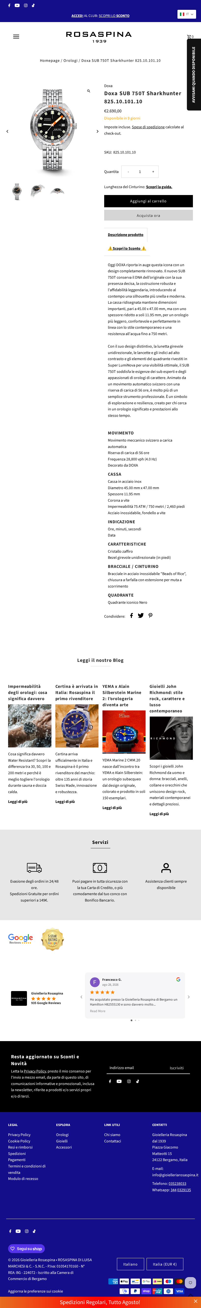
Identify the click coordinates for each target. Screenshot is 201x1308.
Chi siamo (112, 1135)
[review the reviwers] (178, 980)
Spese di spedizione (148, 127)
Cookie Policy (19, 1141)
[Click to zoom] (88, 90)
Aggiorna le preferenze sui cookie (35, 1291)
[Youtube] (16, 6)
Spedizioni (17, 1153)
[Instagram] (25, 6)
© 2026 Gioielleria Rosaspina (32, 1260)
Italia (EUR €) (165, 1264)
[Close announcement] (195, 1301)
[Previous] (7, 131)
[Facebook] (8, 6)
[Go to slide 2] (135, 1020)
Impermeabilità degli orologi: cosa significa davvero (27, 692)
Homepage (50, 60)
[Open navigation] (26, 36)
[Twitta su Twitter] (141, 616)
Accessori (64, 1147)
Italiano (130, 1264)
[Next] (97, 131)
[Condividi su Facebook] (131, 616)
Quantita (111, 171)
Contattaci (112, 1141)
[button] (186, 14)
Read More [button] (97, 1011)
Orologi (70, 60)
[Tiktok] (33, 6)
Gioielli (62, 1141)
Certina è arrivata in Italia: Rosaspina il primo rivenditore (76, 692)
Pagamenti (16, 1160)
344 (173, 1190)
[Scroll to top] (190, 1295)
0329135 (184, 1190)
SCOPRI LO (114, 15)
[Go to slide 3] (138, 1020)
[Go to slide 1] (131, 1020)
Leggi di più (17, 801)
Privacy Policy (35, 1071)
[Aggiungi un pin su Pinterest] (150, 616)
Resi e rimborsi (20, 1147)
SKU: (108, 152)
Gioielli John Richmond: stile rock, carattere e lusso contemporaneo (167, 698)
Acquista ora (148, 215)
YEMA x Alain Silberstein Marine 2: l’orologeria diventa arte (121, 695)
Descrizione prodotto (125, 234)
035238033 (177, 1183)
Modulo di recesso (23, 1178)
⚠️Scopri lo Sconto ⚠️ (127, 248)
